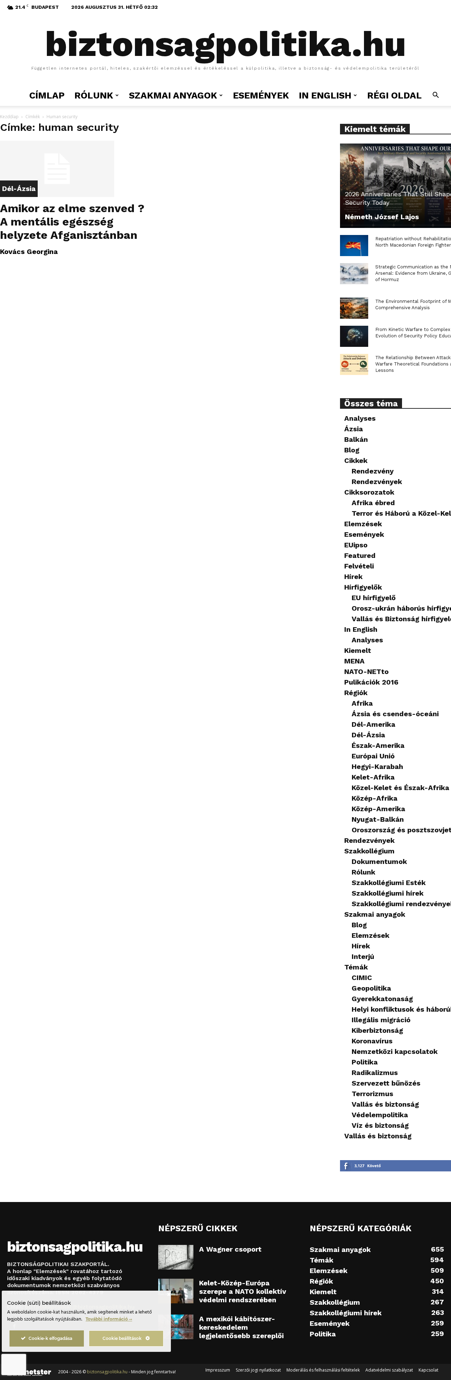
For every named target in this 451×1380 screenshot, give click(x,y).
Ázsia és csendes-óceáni (395, 714)
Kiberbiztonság (377, 1030)
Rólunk (363, 872)
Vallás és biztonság (385, 1104)
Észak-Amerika (378, 745)
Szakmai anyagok (374, 914)
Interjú (363, 956)
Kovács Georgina (29, 251)
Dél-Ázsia (19, 188)
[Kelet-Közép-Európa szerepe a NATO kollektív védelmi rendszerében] (175, 1291)
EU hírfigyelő (374, 597)
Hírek (353, 576)
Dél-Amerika (373, 724)
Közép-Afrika (374, 798)
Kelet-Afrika (373, 777)
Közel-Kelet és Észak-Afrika (400, 787)
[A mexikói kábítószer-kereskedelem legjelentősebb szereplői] (175, 1327)
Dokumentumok (379, 861)
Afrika (362, 703)
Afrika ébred (373, 502)
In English (325, 95)
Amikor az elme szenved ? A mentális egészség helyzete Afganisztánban (72, 222)
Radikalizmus (375, 1072)
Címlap (46, 95)
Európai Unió (373, 756)
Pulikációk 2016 (371, 682)
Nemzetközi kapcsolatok (395, 1051)
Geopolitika (371, 988)
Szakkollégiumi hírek (388, 893)
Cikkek (355, 460)
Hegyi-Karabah (377, 766)
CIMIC (362, 977)
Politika (365, 1062)
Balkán (356, 439)
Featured (360, 555)
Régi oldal (394, 95)
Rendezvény (373, 471)
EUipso (355, 545)
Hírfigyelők (363, 587)
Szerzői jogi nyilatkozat (258, 1370)
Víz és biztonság (380, 1125)
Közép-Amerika (378, 809)
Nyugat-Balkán (378, 819)
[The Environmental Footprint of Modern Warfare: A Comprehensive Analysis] (354, 308)
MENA (354, 661)
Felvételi (359, 566)
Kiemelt (357, 650)
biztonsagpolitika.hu (107, 1372)
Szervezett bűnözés (386, 1083)
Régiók (355, 692)
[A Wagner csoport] (175, 1257)
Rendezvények (377, 481)
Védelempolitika (380, 1115)
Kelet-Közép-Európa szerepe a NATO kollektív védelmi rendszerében (242, 1291)
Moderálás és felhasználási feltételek (323, 1370)
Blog (351, 450)
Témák (356, 967)
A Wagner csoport (230, 1249)
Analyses (360, 418)
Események (261, 95)
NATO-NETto (366, 671)
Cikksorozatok (369, 492)
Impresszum (217, 1370)
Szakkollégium (369, 851)
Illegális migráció (381, 1020)
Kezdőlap (9, 117)
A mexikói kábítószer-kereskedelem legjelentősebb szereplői (241, 1327)
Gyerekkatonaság (382, 998)
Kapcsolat (428, 1370)
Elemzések (363, 524)
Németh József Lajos (382, 216)
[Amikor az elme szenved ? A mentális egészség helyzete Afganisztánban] (76, 169)
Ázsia (353, 429)
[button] (435, 96)
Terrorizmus (372, 1093)
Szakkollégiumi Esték (389, 882)
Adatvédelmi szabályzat (389, 1370)
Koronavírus (372, 1041)
